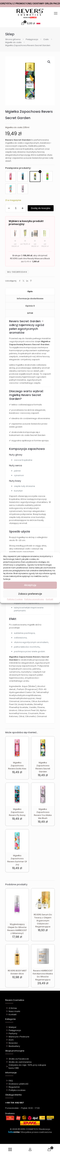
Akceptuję (30, 585)
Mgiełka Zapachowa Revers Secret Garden (43, 767)
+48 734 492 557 (14, 1102)
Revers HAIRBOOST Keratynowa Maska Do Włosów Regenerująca (43, 975)
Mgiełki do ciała (13, 42)
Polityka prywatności (34, 599)
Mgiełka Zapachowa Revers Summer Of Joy (17, 860)
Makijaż (12, 1027)
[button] (49, 62)
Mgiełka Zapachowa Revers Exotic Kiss (17, 765)
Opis (30, 291)
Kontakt (49, 599)
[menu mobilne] (55, 13)
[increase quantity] (22, 208)
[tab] (30, 291)
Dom (11, 1039)
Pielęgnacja (32, 39)
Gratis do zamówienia (20, 1061)
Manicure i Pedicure (19, 1036)
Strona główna (12, 39)
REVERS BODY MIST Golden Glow (17, 972)
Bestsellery (14, 1046)
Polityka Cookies (15, 599)
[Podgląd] (25, 749)
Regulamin (14, 1087)
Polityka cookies (17, 1090)
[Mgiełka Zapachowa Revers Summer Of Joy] (10, 189)
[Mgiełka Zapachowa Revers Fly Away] (22, 176)
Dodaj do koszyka (40, 208)
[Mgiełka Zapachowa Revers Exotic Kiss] (10, 176)
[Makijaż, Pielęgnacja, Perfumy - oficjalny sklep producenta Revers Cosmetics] (30, 13)
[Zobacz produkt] (25, 745)
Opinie (30, 305)
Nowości (13, 1042)
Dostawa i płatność (18, 1083)
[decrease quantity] (9, 208)
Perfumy (13, 1033)
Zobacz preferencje (30, 593)
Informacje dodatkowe (30, 298)
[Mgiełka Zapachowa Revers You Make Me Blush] (22, 189)
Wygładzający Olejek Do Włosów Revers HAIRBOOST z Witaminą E (17, 929)
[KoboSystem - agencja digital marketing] (14, 1132)
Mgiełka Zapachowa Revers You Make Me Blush (43, 814)
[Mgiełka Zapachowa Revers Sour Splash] (47, 176)
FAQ (11, 1080)
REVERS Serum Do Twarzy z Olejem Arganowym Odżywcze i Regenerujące (43, 920)
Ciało (46, 39)
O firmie (13, 1008)
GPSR (30, 313)
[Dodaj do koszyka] (25, 740)
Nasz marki (14, 1011)
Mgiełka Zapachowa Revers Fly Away (17, 812)
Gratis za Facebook (19, 1058)
